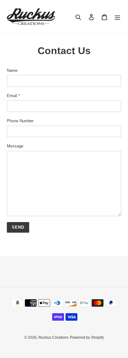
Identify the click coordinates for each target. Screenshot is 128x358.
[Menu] (117, 17)
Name (12, 70)
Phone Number (20, 121)
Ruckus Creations (54, 337)
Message (15, 146)
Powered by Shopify (87, 337)
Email (13, 95)
